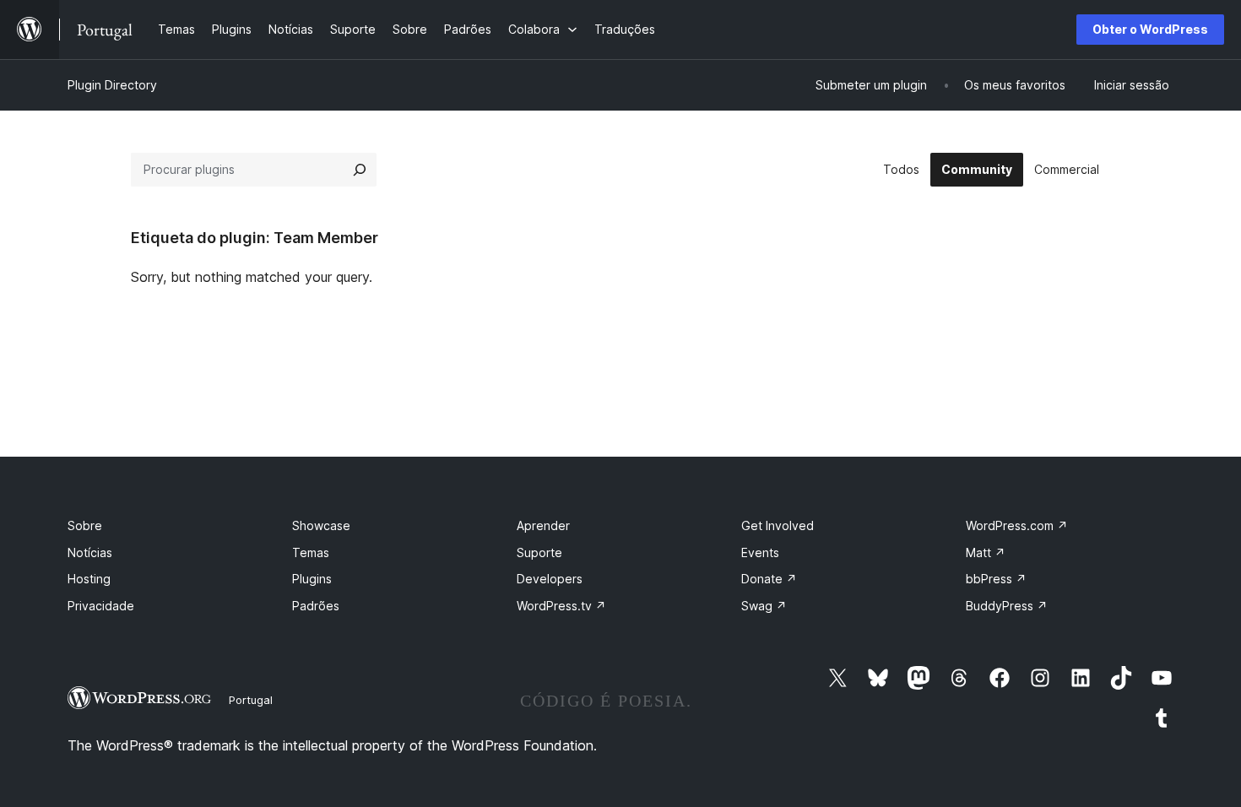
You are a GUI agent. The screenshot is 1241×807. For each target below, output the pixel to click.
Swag (764, 605)
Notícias (90, 552)
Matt (985, 552)
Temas (310, 552)
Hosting (89, 578)
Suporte (539, 552)
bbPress (996, 578)
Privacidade (101, 605)
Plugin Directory (112, 85)
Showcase (321, 525)
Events (760, 552)
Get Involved (777, 525)
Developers (550, 578)
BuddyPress (1007, 605)
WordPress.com (1017, 525)
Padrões (315, 605)
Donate (769, 578)
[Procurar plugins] (360, 170)
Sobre (85, 525)
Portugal (251, 700)
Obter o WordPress (1150, 29)
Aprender (543, 525)
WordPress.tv (561, 605)
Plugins (312, 578)
